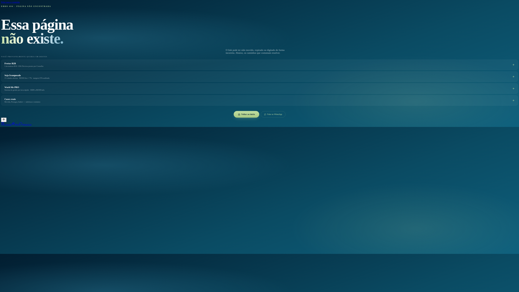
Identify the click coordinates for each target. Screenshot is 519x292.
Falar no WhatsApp (274, 114)
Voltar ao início (248, 114)
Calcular (7, 124)
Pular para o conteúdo (10, 2)
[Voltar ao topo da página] (3, 120)
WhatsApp (26, 124)
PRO (17, 124)
